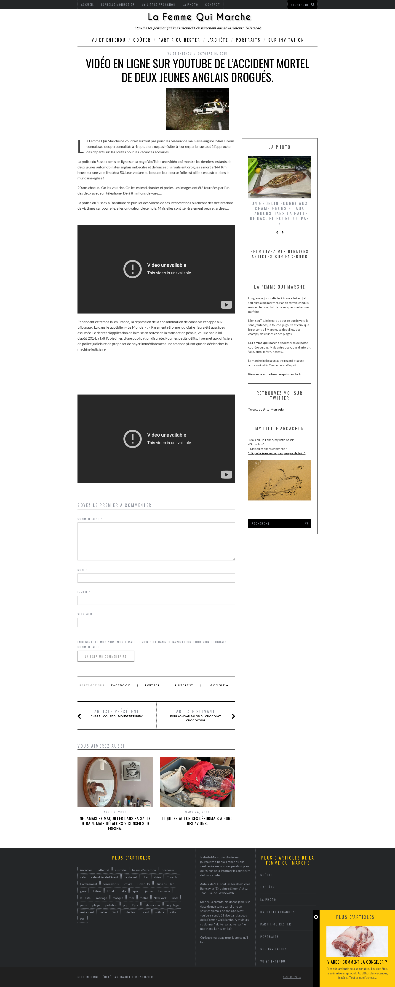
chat (145, 877)
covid (128, 884)
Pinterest (184, 685)
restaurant (87, 912)
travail (145, 912)
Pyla (135, 905)
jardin (149, 891)
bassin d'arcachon (144, 870)
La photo (268, 899)
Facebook (120, 685)
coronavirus (111, 884)
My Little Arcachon (277, 912)
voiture (159, 912)
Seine (103, 912)
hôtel (110, 891)
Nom (82, 570)
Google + (219, 685)
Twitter (152, 685)
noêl (175, 898)
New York (160, 898)
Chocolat (173, 877)
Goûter (142, 40)
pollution (111, 905)
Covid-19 (143, 884)
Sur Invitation (286, 40)
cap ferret (130, 877)
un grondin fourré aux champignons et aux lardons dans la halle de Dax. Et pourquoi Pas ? (280, 213)
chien (157, 877)
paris (83, 905)
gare (83, 891)
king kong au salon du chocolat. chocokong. (196, 715)
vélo (173, 912)
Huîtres (96, 891)
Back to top (291, 977)
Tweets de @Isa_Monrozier (266, 409)
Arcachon (86, 870)
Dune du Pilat (165, 884)
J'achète (267, 887)
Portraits (248, 40)
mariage (101, 898)
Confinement (88, 884)
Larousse (164, 891)
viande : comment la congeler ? (357, 962)
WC (82, 919)
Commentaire (89, 519)
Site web (84, 614)
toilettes (129, 912)
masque (118, 898)
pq (125, 905)
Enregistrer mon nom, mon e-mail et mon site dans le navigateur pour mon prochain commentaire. (152, 644)
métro (144, 898)
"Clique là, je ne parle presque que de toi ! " (276, 453)
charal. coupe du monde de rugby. (117, 713)
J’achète (218, 40)
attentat (103, 870)
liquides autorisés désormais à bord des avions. (197, 820)
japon (135, 891)
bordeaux (168, 870)
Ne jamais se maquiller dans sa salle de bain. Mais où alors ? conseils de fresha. (115, 823)
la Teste (85, 898)
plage (96, 905)
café (82, 877)
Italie (123, 891)
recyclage (172, 905)
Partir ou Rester (179, 40)
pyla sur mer (152, 905)
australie (120, 870)
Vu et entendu (109, 40)
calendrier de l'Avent (104, 877)
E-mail (84, 592)
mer (131, 898)
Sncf (115, 912)
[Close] (316, 917)
